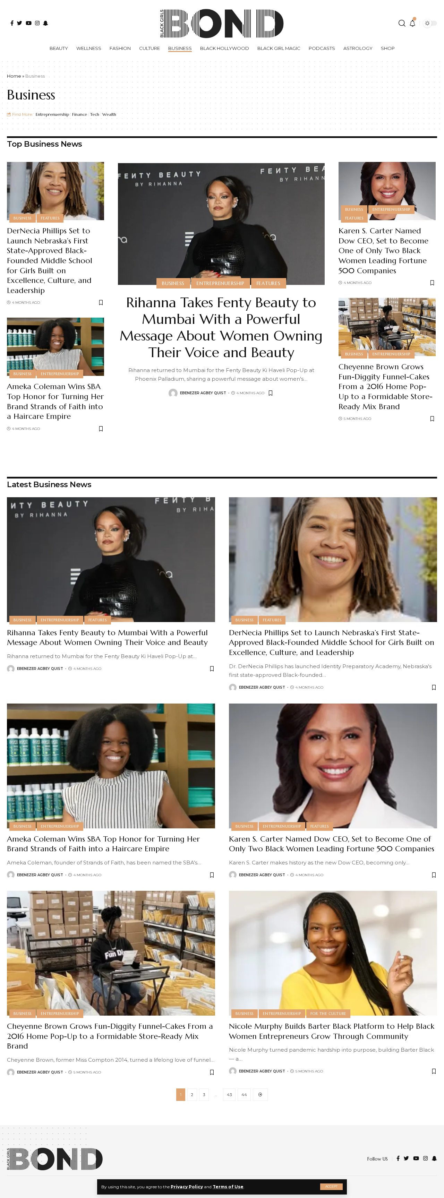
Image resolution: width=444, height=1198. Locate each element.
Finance (79, 114)
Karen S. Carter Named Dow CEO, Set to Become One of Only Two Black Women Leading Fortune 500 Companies (383, 250)
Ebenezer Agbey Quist (203, 393)
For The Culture (328, 1013)
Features (50, 218)
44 (244, 1094)
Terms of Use (228, 1186)
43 (229, 1094)
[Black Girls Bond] (55, 1159)
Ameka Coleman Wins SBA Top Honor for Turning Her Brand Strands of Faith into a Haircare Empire (55, 401)
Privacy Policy (187, 1186)
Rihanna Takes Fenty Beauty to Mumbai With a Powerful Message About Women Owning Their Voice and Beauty (221, 327)
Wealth (109, 114)
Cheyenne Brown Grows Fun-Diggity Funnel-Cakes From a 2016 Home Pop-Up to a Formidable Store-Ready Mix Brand (386, 386)
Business (23, 218)
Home (14, 76)
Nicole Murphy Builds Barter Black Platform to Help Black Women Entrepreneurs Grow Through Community (331, 1031)
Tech (94, 114)
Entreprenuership (52, 114)
